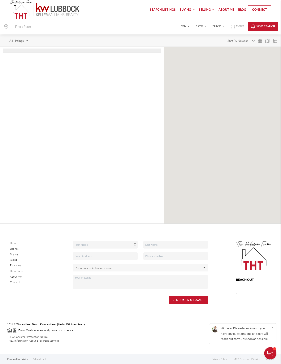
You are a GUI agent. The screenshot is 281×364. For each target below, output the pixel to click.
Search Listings (163, 9)
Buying (14, 254)
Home (13, 243)
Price (217, 26)
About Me (226, 9)
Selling (13, 259)
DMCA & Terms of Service (246, 359)
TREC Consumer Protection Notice (27, 336)
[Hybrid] (275, 41)
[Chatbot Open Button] (270, 353)
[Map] (267, 41)
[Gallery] (260, 41)
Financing (15, 265)
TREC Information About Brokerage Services (33, 340)
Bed (183, 26)
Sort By (232, 40)
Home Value (17, 271)
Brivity (24, 359)
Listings (14, 248)
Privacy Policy (219, 359)
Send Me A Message (188, 299)
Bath (199, 26)
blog (242, 9)
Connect (259, 9)
